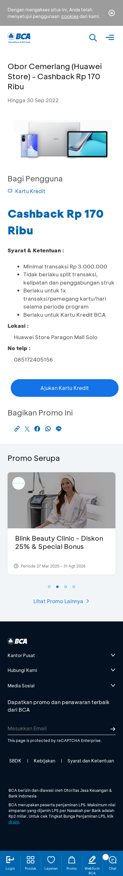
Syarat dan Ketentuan (90, 761)
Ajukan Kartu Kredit (64, 388)
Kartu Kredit (30, 191)
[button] (49, 586)
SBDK (15, 761)
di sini (14, 821)
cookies (70, 16)
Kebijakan (44, 761)
